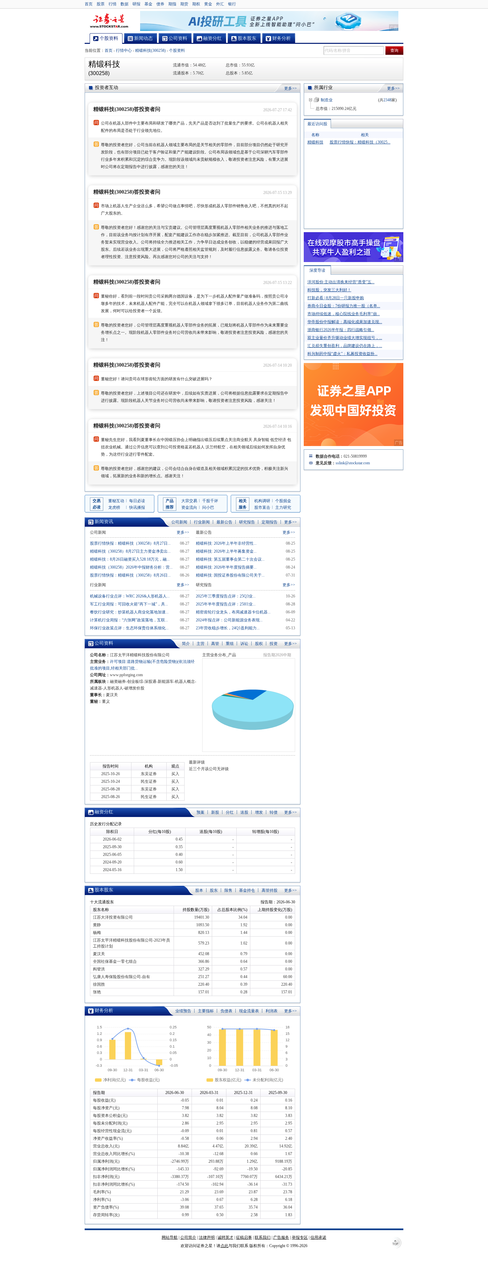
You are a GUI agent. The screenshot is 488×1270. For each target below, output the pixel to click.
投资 (274, 643)
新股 (215, 812)
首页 (89, 4)
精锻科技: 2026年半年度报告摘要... (226, 567)
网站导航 (170, 1237)
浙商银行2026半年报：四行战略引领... (340, 329)
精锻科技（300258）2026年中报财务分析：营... (131, 567)
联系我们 (263, 1237)
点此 (224, 1245)
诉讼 (244, 643)
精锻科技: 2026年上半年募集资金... (226, 551)
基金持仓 (247, 890)
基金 (148, 4)
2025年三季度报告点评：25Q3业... (226, 596)
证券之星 (109, 21)
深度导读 (317, 270)
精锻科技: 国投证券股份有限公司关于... (230, 575)
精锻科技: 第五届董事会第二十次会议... (230, 559)
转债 (274, 812)
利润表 (272, 1011)
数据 (124, 4)
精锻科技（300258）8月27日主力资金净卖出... (130, 551)
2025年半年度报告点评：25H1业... (226, 604)
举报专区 (300, 1237)
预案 (200, 812)
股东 (214, 890)
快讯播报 (137, 507)
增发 (259, 812)
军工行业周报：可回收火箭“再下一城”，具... (129, 604)
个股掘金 (283, 501)
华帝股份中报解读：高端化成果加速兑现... (344, 321)
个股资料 (177, 50)
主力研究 (283, 507)
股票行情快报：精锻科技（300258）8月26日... (130, 575)
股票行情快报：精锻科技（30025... (360, 142)
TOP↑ (396, 1243)
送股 (244, 812)
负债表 (226, 1011)
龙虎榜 (114, 507)
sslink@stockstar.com (353, 463)
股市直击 (262, 507)
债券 (160, 4)
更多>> (290, 88)
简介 (186, 643)
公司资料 (104, 643)
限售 (228, 890)
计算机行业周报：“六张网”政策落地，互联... (129, 620)
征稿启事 (244, 1237)
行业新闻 (202, 522)
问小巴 (208, 507)
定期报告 (270, 522)
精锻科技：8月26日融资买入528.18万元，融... (130, 559)
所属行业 (323, 87)
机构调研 (262, 501)
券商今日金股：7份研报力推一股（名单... (343, 306)
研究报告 (247, 522)
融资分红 (104, 811)
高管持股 (270, 890)
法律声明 (207, 1237)
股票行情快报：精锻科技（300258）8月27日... (130, 543)
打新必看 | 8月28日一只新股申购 (335, 298)
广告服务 (281, 1237)
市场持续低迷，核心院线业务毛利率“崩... (343, 314)
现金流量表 (249, 1011)
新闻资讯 (104, 521)
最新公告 (224, 522)
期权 (196, 4)
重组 (230, 643)
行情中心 (124, 50)
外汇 (220, 4)
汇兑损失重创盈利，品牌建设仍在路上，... (344, 345)
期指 (172, 4)
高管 (215, 643)
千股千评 (210, 501)
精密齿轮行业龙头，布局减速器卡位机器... (233, 612)
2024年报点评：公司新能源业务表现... (229, 620)
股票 (101, 4)
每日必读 (137, 501)
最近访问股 (317, 124)
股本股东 (104, 889)
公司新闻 (179, 522)
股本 (199, 890)
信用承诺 (318, 1237)
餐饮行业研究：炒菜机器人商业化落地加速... (129, 612)
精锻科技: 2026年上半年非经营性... (226, 543)
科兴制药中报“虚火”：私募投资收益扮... (342, 353)
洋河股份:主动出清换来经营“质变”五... (340, 282)
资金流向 (189, 507)
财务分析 (104, 1010)
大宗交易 (189, 501)
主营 (200, 643)
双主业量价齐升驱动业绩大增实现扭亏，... (344, 337)
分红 (230, 812)
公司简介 (188, 1237)
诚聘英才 (225, 1237)
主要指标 (206, 1011)
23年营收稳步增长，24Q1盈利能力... (228, 628)
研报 (136, 4)
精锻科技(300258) (150, 50)
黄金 (208, 4)
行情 (113, 4)
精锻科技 (315, 142)
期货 (184, 4)
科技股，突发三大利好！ (329, 290)
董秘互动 (116, 501)
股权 (259, 643)
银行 (232, 4)
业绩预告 (183, 1011)
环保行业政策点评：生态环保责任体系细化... (129, 628)
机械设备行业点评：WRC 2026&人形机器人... (130, 596)
